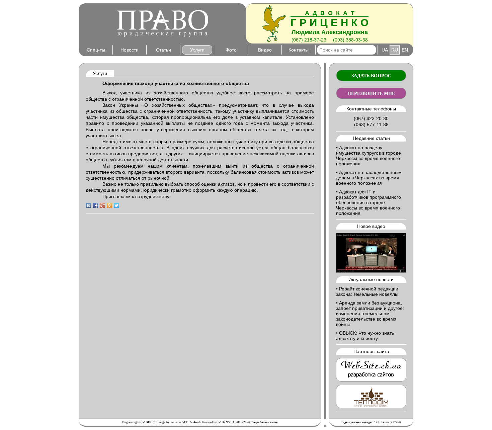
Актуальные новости (371, 279)
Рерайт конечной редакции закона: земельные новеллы (367, 291)
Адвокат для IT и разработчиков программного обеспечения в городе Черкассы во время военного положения (368, 202)
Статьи (163, 50)
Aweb (196, 422)
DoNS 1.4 (228, 422)
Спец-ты (96, 50)
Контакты (299, 50)
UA (385, 50)
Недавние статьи (371, 138)
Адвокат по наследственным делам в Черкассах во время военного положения (369, 178)
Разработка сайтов (264, 422)
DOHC (150, 422)
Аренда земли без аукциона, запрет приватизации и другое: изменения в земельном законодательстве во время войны (370, 313)
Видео (265, 50)
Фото (231, 50)
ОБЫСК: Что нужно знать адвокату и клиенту (365, 335)
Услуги (197, 50)
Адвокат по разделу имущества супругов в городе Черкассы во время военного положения (368, 155)
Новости (129, 50)
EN (405, 50)
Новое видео (371, 226)
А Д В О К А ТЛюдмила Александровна (329, 22)
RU (394, 50)
